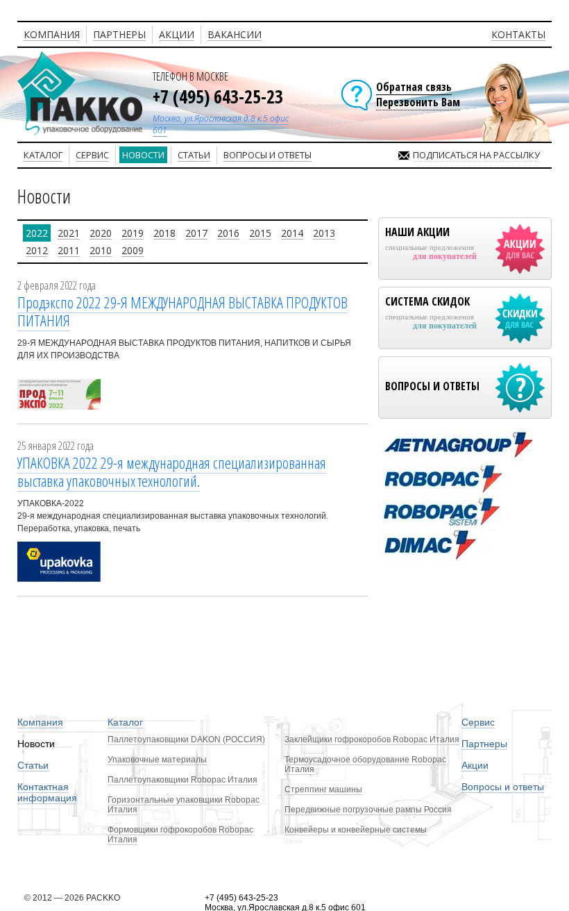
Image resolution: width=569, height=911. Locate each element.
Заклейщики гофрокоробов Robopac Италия (371, 739)
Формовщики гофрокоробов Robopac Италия (180, 834)
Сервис (478, 722)
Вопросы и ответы (502, 786)
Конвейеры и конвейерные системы (355, 830)
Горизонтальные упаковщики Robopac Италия (184, 804)
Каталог (125, 722)
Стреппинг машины (323, 789)
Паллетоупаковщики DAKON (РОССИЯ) (186, 739)
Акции (475, 765)
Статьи (33, 765)
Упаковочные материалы (157, 759)
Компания (40, 722)
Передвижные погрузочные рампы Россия (368, 809)
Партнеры (484, 743)
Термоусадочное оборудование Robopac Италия (365, 764)
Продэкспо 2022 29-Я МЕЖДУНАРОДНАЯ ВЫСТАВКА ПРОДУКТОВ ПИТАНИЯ (182, 311)
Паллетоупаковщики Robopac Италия (182, 780)
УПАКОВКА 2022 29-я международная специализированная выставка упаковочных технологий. (171, 471)
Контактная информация (47, 792)
